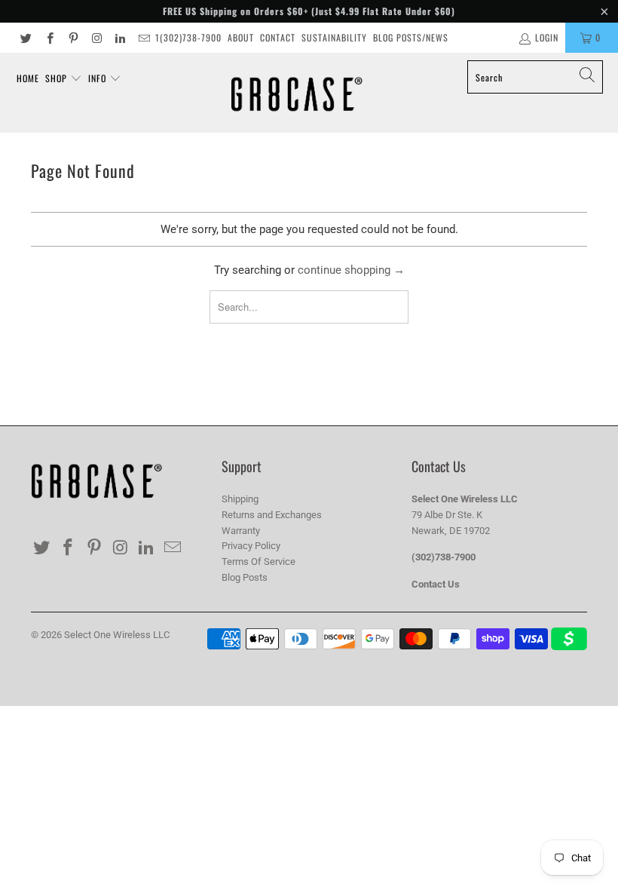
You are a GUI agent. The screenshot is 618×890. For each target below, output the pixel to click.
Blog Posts (245, 577)
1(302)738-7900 (188, 37)
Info (98, 78)
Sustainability (334, 37)
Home (28, 78)
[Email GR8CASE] (142, 37)
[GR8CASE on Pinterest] (72, 37)
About (241, 37)
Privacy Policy (251, 545)
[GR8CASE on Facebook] (48, 37)
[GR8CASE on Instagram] (96, 37)
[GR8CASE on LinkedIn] (119, 37)
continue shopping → (351, 270)
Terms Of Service (258, 561)
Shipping (240, 499)
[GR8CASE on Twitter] (25, 37)
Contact (277, 37)
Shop (57, 78)
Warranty (241, 530)
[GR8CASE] (297, 92)
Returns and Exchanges (272, 514)
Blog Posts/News (410, 37)
